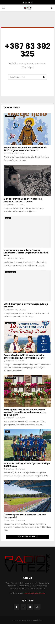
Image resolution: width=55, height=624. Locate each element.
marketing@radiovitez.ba (34, 593)
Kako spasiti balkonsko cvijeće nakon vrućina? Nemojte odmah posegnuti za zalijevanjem (25, 412)
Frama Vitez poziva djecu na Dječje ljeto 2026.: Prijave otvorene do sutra (25, 149)
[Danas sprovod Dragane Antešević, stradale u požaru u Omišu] (27, 180)
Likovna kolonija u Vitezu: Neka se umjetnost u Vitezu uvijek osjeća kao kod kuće (26, 253)
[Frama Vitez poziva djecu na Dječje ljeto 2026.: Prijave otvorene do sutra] (27, 129)
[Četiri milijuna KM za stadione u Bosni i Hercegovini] (27, 496)
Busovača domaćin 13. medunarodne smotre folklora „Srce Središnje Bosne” (25, 356)
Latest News (12, 107)
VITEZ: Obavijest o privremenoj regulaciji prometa (26, 305)
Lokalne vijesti (10, 115)
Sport (7, 431)
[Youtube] (30, 607)
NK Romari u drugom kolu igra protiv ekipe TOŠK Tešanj (27, 465)
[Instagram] (23, 607)
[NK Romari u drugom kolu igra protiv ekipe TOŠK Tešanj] (27, 445)
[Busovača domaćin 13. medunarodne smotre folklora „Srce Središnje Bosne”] (27, 337)
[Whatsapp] (37, 607)
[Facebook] (16, 607)
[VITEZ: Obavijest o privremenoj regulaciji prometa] (27, 286)
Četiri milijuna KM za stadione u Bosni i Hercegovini (25, 516)
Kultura (8, 218)
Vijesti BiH (9, 167)
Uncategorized (10, 377)
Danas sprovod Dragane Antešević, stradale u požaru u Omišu (23, 200)
